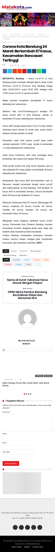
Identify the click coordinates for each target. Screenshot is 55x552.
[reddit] (19, 72)
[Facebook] (15, 527)
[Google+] (27, 527)
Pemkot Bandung (10, 255)
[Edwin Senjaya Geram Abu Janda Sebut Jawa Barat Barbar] (27, 363)
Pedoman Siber (37, 547)
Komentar (7, 412)
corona (14, 251)
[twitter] (10, 72)
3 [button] (28, 394)
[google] (15, 72)
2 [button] (26, 394)
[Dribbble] (33, 527)
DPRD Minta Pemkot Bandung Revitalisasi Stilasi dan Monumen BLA (27, 294)
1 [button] (24, 394)
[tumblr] (34, 72)
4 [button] (30, 394)
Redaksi (27, 547)
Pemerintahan (15, 35)
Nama (5, 434)
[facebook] (5, 72)
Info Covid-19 (29, 35)
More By (27, 344)
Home (5, 35)
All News (39, 376)
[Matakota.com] (17, 5)
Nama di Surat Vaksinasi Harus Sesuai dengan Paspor (27, 280)
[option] (27, 368)
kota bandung (36, 251)
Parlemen (48, 376)
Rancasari (23, 255)
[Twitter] (21, 527)
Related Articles (26, 341)
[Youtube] (39, 527)
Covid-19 (24, 251)
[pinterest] (24, 72)
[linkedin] (29, 72)
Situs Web (6, 452)
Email (4, 443)
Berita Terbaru (17, 547)
